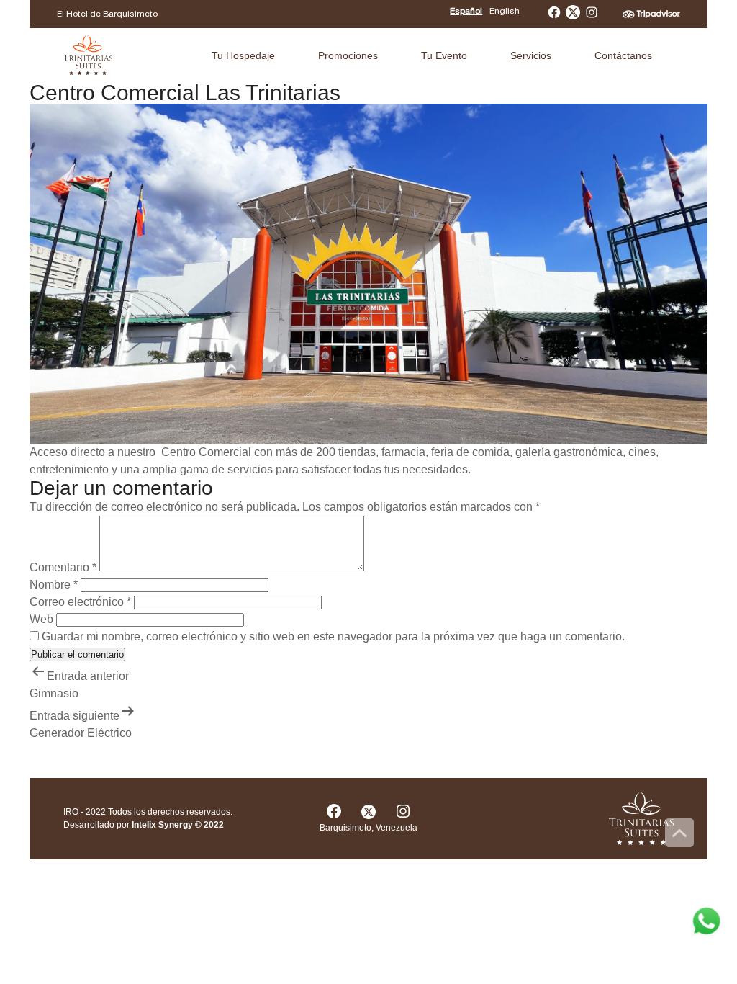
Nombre (54, 584)
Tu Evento (444, 55)
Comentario (63, 567)
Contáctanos (623, 55)
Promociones (348, 55)
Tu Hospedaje (243, 55)
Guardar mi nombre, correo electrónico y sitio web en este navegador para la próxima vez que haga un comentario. (333, 636)
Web (41, 619)
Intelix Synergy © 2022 (178, 825)
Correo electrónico (80, 602)
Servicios (530, 55)
